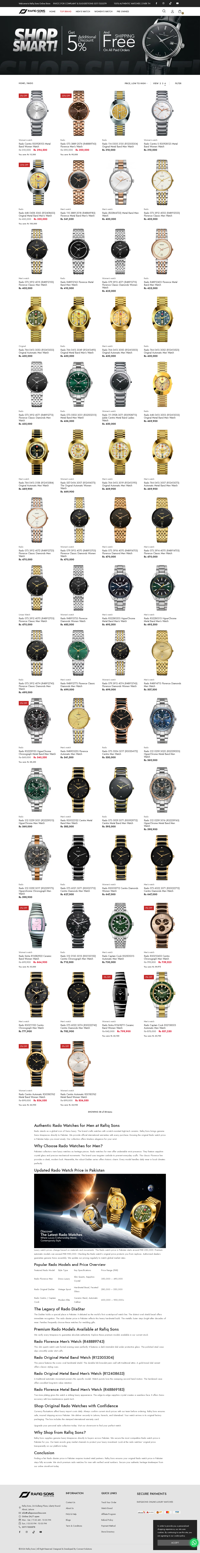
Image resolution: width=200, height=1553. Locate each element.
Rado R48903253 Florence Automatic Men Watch (74, 753)
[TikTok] (170, 3)
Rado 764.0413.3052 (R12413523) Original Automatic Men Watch (161, 351)
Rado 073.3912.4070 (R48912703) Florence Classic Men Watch (36, 620)
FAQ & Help (71, 1514)
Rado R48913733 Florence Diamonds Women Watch (73, 620)
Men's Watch (83, 11)
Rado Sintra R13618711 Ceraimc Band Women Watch (118, 1026)
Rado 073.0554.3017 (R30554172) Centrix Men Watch (120, 753)
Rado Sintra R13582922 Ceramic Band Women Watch (35, 957)
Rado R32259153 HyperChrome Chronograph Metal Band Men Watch (37, 753)
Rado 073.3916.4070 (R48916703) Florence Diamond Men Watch (120, 552)
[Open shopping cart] (179, 11)
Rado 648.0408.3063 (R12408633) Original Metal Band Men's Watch (37, 214)
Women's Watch (103, 11)
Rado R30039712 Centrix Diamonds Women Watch (120, 890)
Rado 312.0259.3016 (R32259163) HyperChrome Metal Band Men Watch (161, 823)
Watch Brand (106, 1508)
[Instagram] (163, 3)
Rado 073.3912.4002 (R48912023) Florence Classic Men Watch (162, 214)
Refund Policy (107, 1520)
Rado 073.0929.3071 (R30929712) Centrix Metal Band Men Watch (120, 822)
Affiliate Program (108, 1514)
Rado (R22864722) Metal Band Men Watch (120, 214)
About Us (69, 1508)
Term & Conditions (74, 1525)
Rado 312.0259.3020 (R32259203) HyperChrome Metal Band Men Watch (162, 754)
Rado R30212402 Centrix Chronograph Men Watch (157, 957)
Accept (175, 1542)
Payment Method (108, 1525)
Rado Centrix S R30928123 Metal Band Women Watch (161, 145)
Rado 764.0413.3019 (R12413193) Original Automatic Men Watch (119, 484)
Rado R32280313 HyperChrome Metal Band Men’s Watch (160, 620)
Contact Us (70, 1502)
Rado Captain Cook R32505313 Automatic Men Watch (118, 957)
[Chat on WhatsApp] (194, 1542)
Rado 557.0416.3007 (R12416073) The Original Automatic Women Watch (78, 485)
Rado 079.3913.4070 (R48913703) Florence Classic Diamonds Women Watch (78, 553)
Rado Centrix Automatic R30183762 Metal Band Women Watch (78, 1096)
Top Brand (65, 11)
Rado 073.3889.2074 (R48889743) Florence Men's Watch (78, 145)
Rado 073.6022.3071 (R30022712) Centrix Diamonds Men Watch (162, 890)
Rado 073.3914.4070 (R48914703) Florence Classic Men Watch (162, 552)
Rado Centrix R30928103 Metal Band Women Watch (35, 145)
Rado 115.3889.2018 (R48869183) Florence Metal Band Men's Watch (77, 214)
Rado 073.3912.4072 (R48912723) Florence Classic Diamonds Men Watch (36, 553)
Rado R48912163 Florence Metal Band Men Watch (76, 283)
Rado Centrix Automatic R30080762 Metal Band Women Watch (37, 1096)
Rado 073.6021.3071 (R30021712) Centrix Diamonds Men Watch (78, 890)
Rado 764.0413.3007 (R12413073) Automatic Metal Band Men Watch (161, 484)
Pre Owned (123, 11)
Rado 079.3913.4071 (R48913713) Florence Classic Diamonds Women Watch (119, 284)
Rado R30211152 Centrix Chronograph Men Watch (31, 1026)
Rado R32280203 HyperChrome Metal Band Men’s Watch (118, 620)
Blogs (68, 1520)
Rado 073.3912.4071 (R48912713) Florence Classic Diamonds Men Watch (36, 417)
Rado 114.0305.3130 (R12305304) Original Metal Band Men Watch (120, 145)
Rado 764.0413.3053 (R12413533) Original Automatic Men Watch (36, 351)
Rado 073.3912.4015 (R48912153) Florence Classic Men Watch (36, 283)
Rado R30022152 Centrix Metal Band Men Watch (76, 822)
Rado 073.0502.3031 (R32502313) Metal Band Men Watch (78, 416)
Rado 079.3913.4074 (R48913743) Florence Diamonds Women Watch (119, 685)
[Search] (164, 11)
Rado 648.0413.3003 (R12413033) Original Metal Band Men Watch (162, 416)
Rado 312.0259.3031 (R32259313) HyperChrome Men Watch (36, 822)
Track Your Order (108, 1502)
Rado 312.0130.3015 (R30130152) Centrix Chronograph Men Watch (78, 957)
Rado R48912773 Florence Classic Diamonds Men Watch (77, 685)
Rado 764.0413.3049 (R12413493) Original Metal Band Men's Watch (78, 351)
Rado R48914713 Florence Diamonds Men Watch (162, 685)
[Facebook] (156, 3)
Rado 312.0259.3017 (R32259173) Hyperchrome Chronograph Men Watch (36, 891)
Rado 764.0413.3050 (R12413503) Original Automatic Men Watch (120, 351)
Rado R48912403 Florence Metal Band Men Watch (160, 283)
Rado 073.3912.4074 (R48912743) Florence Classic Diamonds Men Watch (36, 686)
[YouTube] (177, 3)
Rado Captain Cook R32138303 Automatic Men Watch (160, 1026)
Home (52, 11)
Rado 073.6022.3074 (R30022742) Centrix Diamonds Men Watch (78, 1026)
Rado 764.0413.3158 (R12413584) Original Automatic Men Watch (36, 484)
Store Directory (107, 1531)
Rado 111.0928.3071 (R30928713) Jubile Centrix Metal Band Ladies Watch (119, 417)
